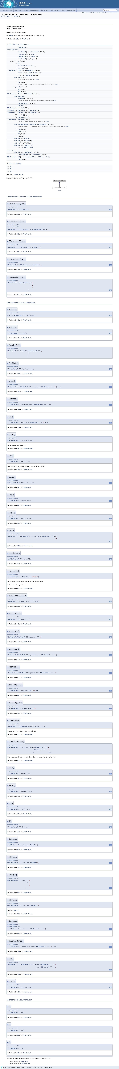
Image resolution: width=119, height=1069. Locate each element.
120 (18, 409)
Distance (20, 73)
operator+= (21, 110)
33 (18, 252)
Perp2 (19, 131)
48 (18, 642)
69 (18, 505)
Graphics (3, 16)
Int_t (26, 115)
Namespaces (45, 10)
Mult (19, 94)
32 (18, 234)
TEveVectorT (22, 47)
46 (18, 338)
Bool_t (15, 87)
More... (38, 79)
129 (18, 951)
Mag (19, 89)
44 (18, 469)
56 (18, 588)
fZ (11, 171)
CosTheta (21, 68)
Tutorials (25, 10)
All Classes (55, 10)
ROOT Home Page (7, 10)
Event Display (17, 16)
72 (18, 778)
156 (18, 974)
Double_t (33, 56)
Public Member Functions (95, 12)
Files (63, 10)
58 (18, 933)
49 (18, 659)
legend (59, 190)
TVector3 (27, 145)
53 (18, 867)
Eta (19, 82)
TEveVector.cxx (27, 448)
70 (18, 734)
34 (18, 269)
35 (18, 295)
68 (18, 523)
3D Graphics (10, 16)
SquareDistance (23, 154)
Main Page (18, 10)
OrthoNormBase (23, 124)
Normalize (21, 98)
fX (11, 166)
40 (18, 624)
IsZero (20, 87)
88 (18, 487)
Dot (19, 75)
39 (18, 606)
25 (17, 39)
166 (18, 546)
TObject (10, 35)
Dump (19, 77)
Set (19, 138)
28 (18, 448)
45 (18, 320)
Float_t (32, 54)
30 (18, 214)
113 (18, 374)
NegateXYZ (21, 96)
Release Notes (71, 10)
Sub (19, 157)
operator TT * (22, 105)
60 (18, 564)
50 (18, 677)
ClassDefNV (21, 66)
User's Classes (34, 10)
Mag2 (19, 91)
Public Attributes (105, 12)
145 (18, 391)
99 (18, 814)
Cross (19, 70)
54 (18, 892)
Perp (19, 129)
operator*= (21, 108)
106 (18, 992)
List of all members (85, 12)
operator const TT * (24, 103)
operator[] (21, 115)
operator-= (21, 112)
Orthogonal (21, 119)
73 (18, 832)
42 (18, 695)
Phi (19, 134)
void (15, 77)
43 (18, 713)
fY (10, 169)
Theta (19, 159)
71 (18, 796)
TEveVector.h (26, 39)
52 (18, 849)
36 (18, 914)
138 (18, 427)
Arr (19, 61)
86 (18, 760)
